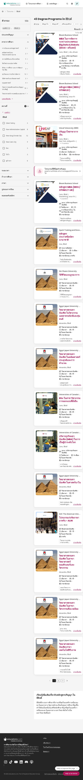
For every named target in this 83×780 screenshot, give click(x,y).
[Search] (67, 4)
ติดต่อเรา (46, 751)
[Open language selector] (72, 4)
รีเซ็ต (26, 21)
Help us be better (71, 773)
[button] (6, 28)
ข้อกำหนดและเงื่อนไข (50, 774)
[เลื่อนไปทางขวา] (81, 24)
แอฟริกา (7, 112)
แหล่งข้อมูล (53, 4)
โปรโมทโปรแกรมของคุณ (51, 747)
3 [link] (62, 681)
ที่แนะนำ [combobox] (77, 29)
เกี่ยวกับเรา (46, 743)
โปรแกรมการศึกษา (34, 4)
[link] (18, 11)
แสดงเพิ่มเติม (6, 99)
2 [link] (58, 681)
